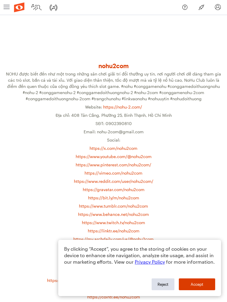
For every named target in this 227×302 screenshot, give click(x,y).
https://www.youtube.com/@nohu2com (114, 156)
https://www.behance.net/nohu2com (113, 214)
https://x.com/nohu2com (113, 148)
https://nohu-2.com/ (122, 106)
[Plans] (203, 9)
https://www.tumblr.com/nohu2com (113, 206)
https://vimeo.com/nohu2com (113, 172)
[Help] (187, 9)
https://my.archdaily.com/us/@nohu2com (113, 239)
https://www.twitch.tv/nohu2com (113, 222)
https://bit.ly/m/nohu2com (113, 197)
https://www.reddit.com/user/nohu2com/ (113, 181)
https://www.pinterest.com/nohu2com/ (113, 164)
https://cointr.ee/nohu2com (113, 296)
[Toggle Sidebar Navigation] (7, 7)
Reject (163, 284)
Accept (197, 284)
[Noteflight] (19, 7)
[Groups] (38, 7)
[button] (218, 7)
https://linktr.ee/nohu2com (114, 230)
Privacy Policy (150, 262)
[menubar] (113, 7)
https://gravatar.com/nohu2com (114, 189)
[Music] (55, 7)
